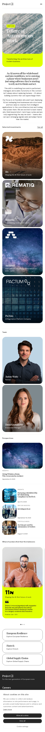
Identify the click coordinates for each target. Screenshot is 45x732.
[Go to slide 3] (24, 624)
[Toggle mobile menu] (41, 4)
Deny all (23, 721)
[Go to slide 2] (22, 624)
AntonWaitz (11, 376)
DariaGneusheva (14, 424)
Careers (6, 687)
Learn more (7, 709)
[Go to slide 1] (20, 624)
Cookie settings (22, 727)
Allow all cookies (22, 715)
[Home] (7, 4)
